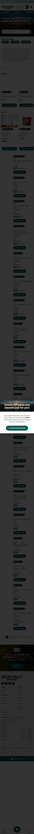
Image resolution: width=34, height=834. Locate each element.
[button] (32, 402)
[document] (17, 417)
